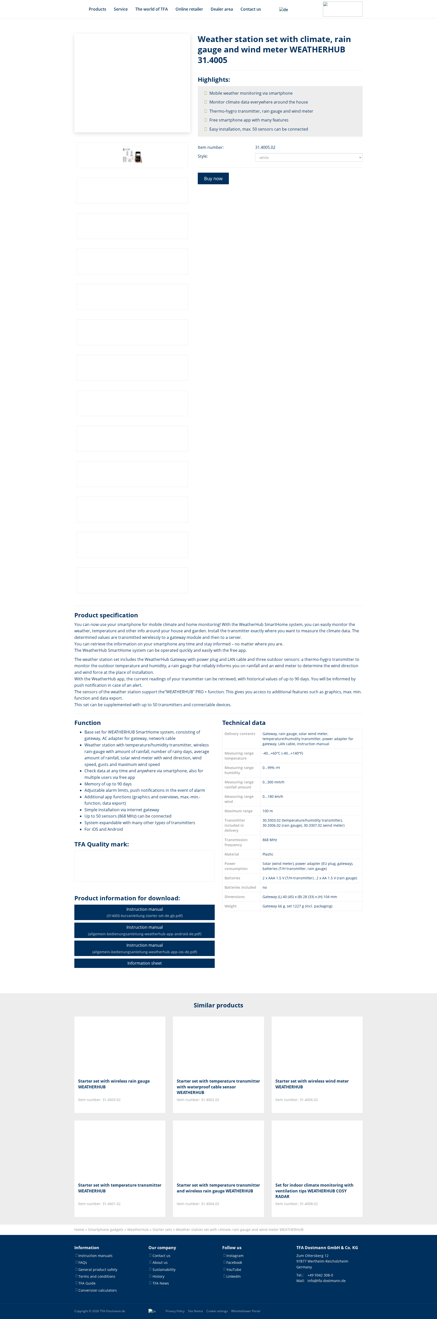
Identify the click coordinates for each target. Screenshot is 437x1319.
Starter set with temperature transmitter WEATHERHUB (119, 1187)
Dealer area (222, 9)
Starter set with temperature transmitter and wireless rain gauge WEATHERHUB (218, 1187)
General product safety (97, 1269)
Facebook (234, 1262)
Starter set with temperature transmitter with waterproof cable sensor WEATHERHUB (218, 1086)
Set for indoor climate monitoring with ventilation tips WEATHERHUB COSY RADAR (314, 1190)
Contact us (251, 9)
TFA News (160, 1283)
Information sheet (144, 963)
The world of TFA (151, 9)
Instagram (235, 1255)
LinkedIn (233, 1276)
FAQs (82, 1262)
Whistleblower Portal (245, 1311)
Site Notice (195, 1311)
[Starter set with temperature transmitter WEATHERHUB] (103, 1150)
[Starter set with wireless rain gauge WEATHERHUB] (103, 1045)
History (158, 1276)
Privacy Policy (175, 1311)
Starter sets (162, 1229)
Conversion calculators (97, 1290)
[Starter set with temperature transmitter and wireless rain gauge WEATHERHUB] (202, 1150)
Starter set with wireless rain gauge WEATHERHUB (114, 1083)
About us (160, 1262)
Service (121, 9)
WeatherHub (138, 1229)
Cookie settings (217, 1311)
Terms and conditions (96, 1276)
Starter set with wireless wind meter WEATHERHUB (312, 1083)
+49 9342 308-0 (320, 1275)
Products (97, 9)
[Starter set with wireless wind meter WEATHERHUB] (301, 1045)
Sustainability (164, 1269)
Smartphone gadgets (105, 1229)
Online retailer (189, 9)
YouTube (233, 1269)
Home (79, 1229)
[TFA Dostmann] (343, 9)
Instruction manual (145, 912)
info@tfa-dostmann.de (327, 1281)
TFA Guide (87, 1283)
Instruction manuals (95, 1255)
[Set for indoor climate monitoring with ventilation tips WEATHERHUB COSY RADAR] (301, 1150)
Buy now (213, 178)
